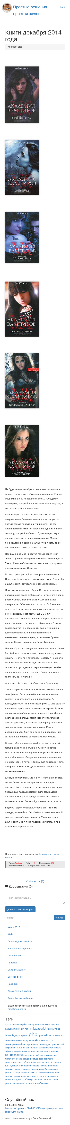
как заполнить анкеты (47, 1051)
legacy (15, 1035)
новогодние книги (14, 1062)
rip (39, 1035)
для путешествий (55, 1044)
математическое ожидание (19, 1058)
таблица (28, 1079)
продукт (9, 1068)
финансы (38, 1079)
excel (8, 1028)
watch (31, 1040)
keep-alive (52, 1028)
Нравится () (36, 881)
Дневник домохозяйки (20, 941)
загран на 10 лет (13, 1047)
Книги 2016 (14, 927)
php (33, 1034)
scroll (44, 1035)
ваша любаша (38, 1044)
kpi (59, 1028)
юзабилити (42, 1083)
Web (10, 934)
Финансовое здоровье (20, 948)
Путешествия (15, 955)
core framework (42, 1024)
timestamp (58, 1035)
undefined (10, 1040)
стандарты (17, 1079)
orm (26, 1035)
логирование (50, 1055)
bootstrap (29, 1024)
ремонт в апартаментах (17, 1072)
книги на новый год (33, 1055)
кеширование (14, 1054)
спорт (8, 1079)
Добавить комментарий (20, 909)
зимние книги (20, 1051)
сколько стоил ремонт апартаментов (40, 1076)
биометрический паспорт (18, 1044)
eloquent (55, 1024)
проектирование (22, 1068)
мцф (35, 1058)
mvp (21, 1035)
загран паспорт (30, 1047)
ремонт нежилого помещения (45, 1072)
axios (13, 1024)
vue (18, 1040)
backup (20, 1024)
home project (17, 1028)
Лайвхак (12, 962)
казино (31, 1051)
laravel (8, 1035)
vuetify (24, 1040)
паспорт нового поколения (37, 1065)
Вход (62, 6)
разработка (45, 1068)
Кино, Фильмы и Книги (20, 997)
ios (31, 1028)
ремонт (55, 1068)
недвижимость (46, 1058)
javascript (39, 1028)
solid (49, 1035)
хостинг (48, 1079)
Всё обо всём (15, 976)
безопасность (44, 1040)
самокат (9, 1076)
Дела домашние (17, 969)
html (27, 1028)
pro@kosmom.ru (17, 1009)
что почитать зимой (24, 1083)
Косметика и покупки (19, 990)
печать (54, 1065)
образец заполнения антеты (38, 1062)
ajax (7, 1024)
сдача (17, 1076)
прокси (35, 1068)
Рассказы (13, 983)
